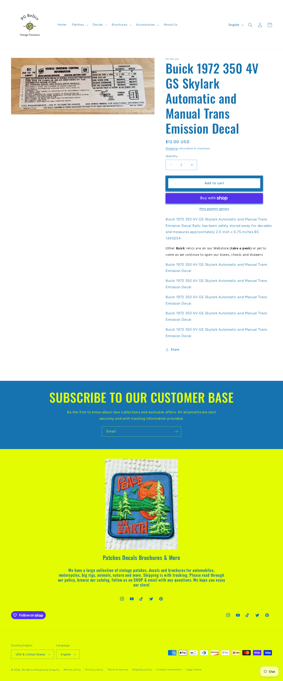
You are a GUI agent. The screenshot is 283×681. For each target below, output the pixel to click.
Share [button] (175, 349)
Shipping (172, 148)
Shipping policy (142, 669)
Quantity (172, 156)
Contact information (169, 669)
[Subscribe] (176, 431)
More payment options (214, 208)
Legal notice (193, 669)
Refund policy (72, 669)
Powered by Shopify (46, 669)
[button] (79, 24)
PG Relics (28, 669)
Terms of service (117, 669)
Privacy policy (94, 669)
